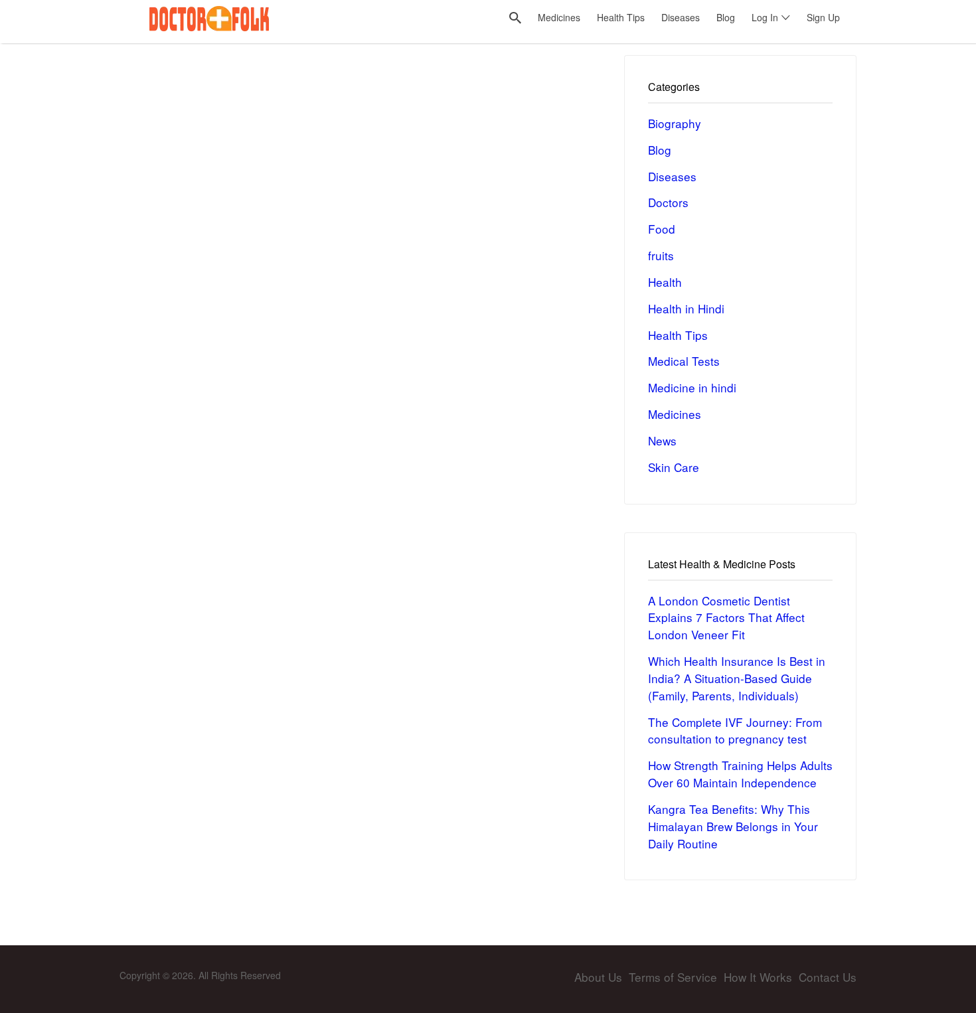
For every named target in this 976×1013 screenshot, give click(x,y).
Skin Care (673, 467)
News (662, 440)
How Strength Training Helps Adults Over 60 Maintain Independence (740, 774)
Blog (659, 149)
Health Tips (678, 335)
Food (661, 228)
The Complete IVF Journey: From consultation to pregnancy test (735, 730)
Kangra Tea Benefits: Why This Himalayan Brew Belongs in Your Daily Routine (733, 826)
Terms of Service (673, 977)
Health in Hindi (686, 308)
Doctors (668, 202)
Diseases (672, 176)
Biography (674, 123)
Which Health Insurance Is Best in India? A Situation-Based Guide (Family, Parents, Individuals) (736, 678)
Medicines (674, 414)
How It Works (758, 977)
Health (665, 281)
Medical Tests (684, 360)
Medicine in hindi (692, 387)
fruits (661, 255)
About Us (598, 977)
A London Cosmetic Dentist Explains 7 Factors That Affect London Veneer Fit (726, 617)
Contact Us (827, 977)
